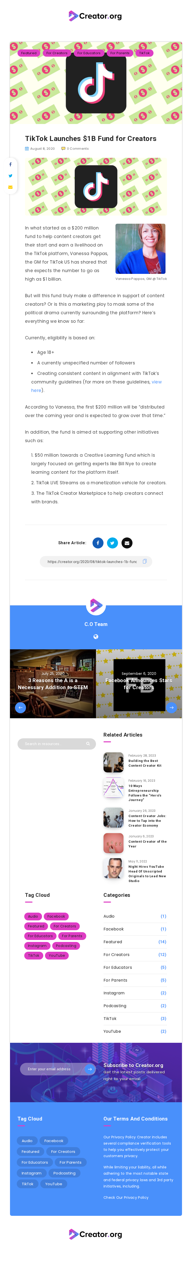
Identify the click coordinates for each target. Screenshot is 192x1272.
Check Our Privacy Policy (126, 1197)
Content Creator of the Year (147, 844)
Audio (33, 916)
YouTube (57, 955)
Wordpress (108, 1251)
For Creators (57, 53)
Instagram (37, 945)
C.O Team (96, 624)
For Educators (89, 53)
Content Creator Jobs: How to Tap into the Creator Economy (147, 820)
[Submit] (88, 743)
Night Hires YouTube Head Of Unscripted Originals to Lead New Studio (147, 874)
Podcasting (66, 945)
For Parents (120, 53)
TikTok (144, 53)
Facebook (56, 916)
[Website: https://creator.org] (96, 637)
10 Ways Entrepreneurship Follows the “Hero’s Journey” (144, 793)
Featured (28, 53)
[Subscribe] (90, 1069)
